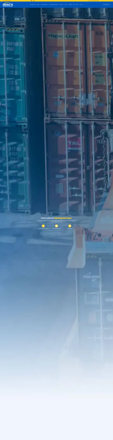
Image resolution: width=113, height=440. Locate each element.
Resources (61, 4)
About (66, 4)
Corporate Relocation (44, 4)
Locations (77, 4)
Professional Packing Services (53, 4)
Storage (38, 4)
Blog (73, 4)
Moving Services (32, 4)
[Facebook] (31, 1)
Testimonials (70, 4)
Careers (81, 4)
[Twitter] (34, 1)
